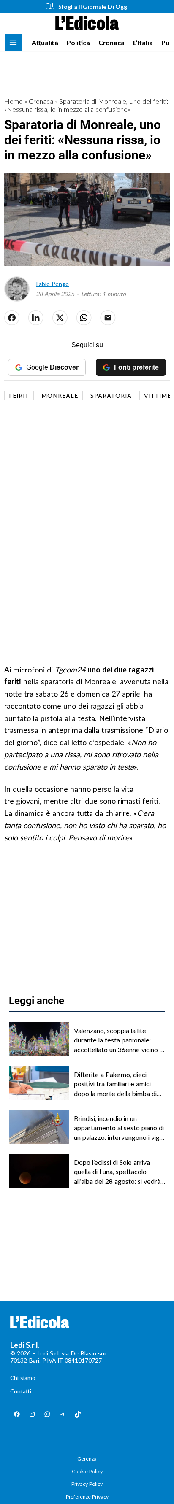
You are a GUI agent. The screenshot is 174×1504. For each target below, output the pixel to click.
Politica (78, 42)
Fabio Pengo (52, 283)
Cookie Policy (87, 1471)
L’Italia (143, 42)
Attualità (45, 42)
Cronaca (111, 42)
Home (13, 101)
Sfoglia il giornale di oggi (93, 6)
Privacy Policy (87, 1484)
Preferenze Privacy (87, 1496)
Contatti (20, 1391)
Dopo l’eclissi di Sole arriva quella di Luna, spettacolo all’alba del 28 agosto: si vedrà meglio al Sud (117, 1172)
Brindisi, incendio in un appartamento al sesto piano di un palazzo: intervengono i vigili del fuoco (119, 1128)
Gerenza (87, 1458)
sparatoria (111, 395)
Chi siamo (22, 1377)
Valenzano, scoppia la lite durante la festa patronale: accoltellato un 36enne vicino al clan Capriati (119, 1040)
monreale (59, 395)
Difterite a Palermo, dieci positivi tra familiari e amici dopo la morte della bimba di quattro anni (115, 1084)
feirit (19, 395)
